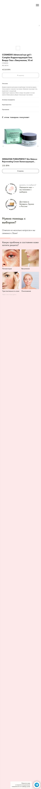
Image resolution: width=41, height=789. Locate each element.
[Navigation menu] (37, 5)
